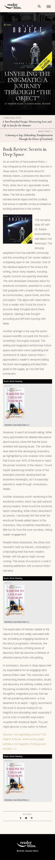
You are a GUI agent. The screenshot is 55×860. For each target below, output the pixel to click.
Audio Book (34, 104)
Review (46, 104)
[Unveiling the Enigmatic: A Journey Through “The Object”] (27, 46)
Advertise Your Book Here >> (16, 425)
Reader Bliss (16, 104)
